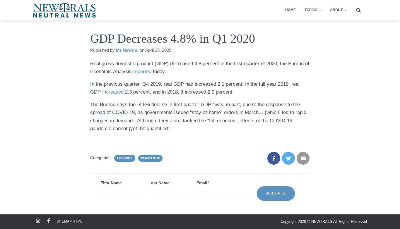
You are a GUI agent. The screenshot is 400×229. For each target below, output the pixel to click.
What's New (150, 158)
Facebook (48, 221)
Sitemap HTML (69, 221)
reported (143, 71)
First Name (111, 182)
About (336, 10)
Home (290, 10)
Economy (124, 158)
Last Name (159, 182)
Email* (202, 182)
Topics (311, 10)
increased (112, 92)
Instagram (38, 221)
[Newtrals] (64, 10)
